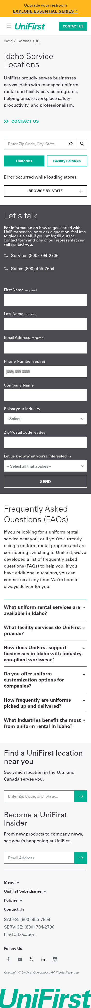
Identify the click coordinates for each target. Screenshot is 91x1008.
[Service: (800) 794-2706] (6, 255)
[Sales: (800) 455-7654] (6, 269)
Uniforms (24, 161)
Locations (24, 41)
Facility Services (67, 161)
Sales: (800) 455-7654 (32, 268)
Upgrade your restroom (45, 5)
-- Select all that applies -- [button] (29, 466)
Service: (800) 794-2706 (34, 255)
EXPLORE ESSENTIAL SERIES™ (45, 11)
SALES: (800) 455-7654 (27, 919)
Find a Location (19, 934)
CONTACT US (24, 121)
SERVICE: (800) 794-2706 (29, 927)
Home (8, 41)
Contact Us (73, 26)
